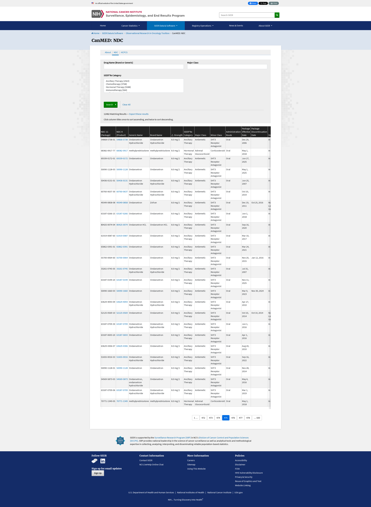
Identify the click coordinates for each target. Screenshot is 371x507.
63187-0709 (122, 323)
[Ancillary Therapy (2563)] (144, 80)
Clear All (126, 104)
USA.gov (238, 492)
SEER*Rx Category (112, 75)
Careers (191, 460)
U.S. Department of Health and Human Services (151, 492)
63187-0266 (122, 213)
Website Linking (243, 485)
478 (248, 417)
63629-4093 (122, 301)
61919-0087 (122, 235)
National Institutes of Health (190, 492)
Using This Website (196, 468)
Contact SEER (145, 460)
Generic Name (136, 135)
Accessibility (241, 460)
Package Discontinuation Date (259, 131)
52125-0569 (122, 312)
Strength (178, 135)
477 (240, 417)
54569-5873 (122, 379)
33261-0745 (122, 268)
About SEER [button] (264, 25)
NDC (116, 52)
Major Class (192, 62)
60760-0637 (122, 191)
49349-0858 (122, 202)
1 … (196, 417)
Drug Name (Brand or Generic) (118, 62)
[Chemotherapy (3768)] (144, 84)
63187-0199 (122, 279)
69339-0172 (122, 158)
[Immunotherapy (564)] (144, 90)
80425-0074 (122, 224)
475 (226, 417)
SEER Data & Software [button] (165, 25)
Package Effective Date (246, 131)
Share (254, 3)
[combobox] (227, 66)
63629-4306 (122, 345)
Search (109, 104)
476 (233, 417)
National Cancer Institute (219, 492)
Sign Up (98, 473)
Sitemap (191, 464)
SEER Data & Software (112, 33)
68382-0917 (122, 150)
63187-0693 (122, 334)
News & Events (236, 25)
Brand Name (156, 135)
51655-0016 (122, 356)
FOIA (237, 468)
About (108, 52)
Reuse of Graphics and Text (248, 481)
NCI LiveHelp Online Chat (151, 464)
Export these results (139, 113)
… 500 (257, 417)
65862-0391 (122, 246)
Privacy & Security (243, 476)
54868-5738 (122, 139)
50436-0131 (122, 180)
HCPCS (124, 52)
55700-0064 (122, 257)
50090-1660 (122, 290)
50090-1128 (122, 169)
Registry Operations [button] (202, 25)
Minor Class (216, 135)
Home (103, 25)
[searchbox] (189, 66)
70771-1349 (122, 401)
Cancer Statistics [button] (129, 25)
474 (218, 417)
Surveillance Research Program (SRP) (172, 437)
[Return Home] (138, 14)
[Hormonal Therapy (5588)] (144, 87)
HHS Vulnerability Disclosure (249, 472)
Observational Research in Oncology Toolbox (147, 33)
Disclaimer (240, 464)
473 (211, 417)
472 (203, 417)
